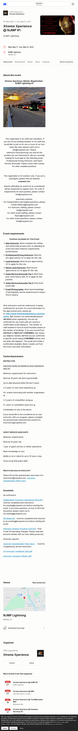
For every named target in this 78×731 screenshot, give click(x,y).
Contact (12, 663)
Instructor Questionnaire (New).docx (19, 544)
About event (7, 62)
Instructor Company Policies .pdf (17, 556)
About (31, 663)
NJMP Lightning (11, 36)
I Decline (13, 728)
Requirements (20, 62)
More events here (39, 582)
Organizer (46, 62)
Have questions (67, 62)
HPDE (11, 12)
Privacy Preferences (55, 724)
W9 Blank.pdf (9, 518)
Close (21, 728)
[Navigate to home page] (4, 4)
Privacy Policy (5, 724)
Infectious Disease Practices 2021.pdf (19, 529)
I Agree (4, 728)
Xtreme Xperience (16, 14)
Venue (37, 62)
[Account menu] (73, 4)
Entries (30, 62)
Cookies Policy (60, 722)
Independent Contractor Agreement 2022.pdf (22, 500)
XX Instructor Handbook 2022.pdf (17, 551)
